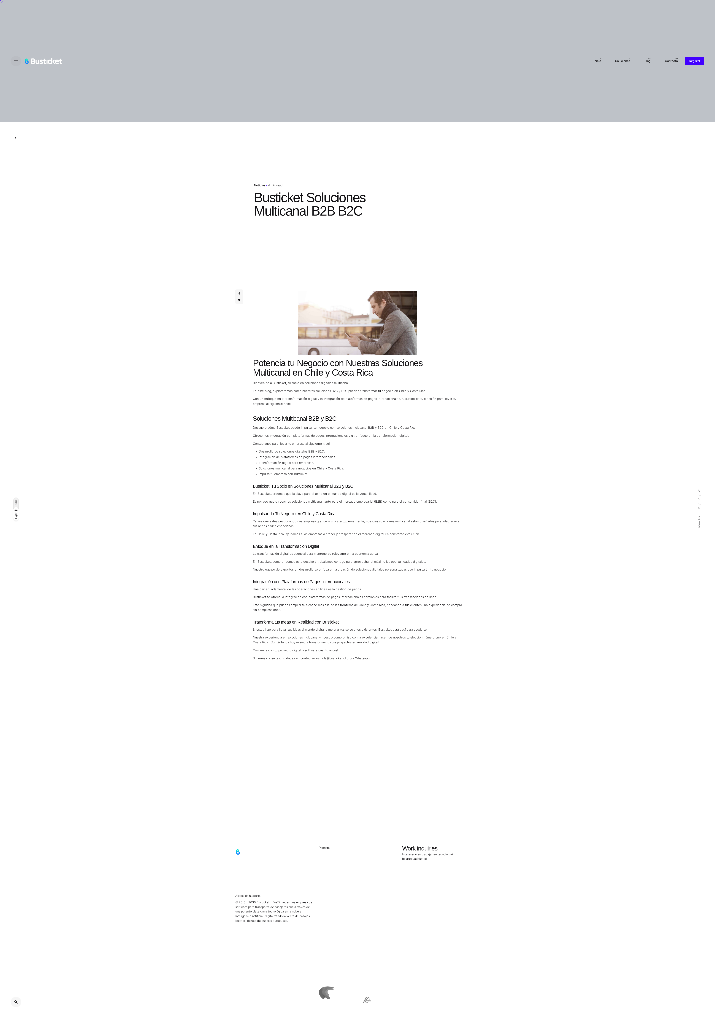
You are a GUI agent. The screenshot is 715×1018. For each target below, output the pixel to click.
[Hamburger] (16, 61)
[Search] (16, 1002)
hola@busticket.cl (333, 658)
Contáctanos (280, 642)
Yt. (699, 490)
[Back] (16, 138)
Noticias (259, 185)
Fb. (699, 507)
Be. (699, 498)
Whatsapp (362, 658)
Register (694, 61)
